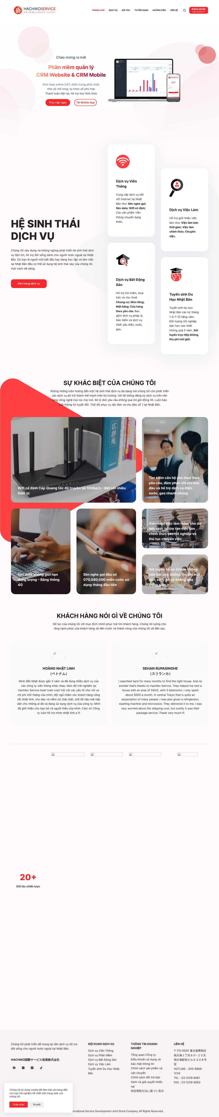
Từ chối (36, 1104)
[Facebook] (14, 1068)
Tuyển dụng (141, 10)
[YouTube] (32, 1068)
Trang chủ (98, 10)
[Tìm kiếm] (184, 10)
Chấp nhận (18, 1104)
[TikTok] (41, 1068)
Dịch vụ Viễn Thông (100, 1050)
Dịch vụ (113, 10)
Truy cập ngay (58, 102)
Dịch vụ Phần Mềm (100, 1055)
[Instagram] (23, 1068)
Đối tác (126, 10)
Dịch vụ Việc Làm (99, 1064)
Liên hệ (174, 10)
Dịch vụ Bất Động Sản (102, 1059)
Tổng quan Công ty (143, 1054)
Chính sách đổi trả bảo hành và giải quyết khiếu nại (146, 1082)
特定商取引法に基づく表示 (147, 1091)
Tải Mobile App (85, 102)
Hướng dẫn (159, 10)
